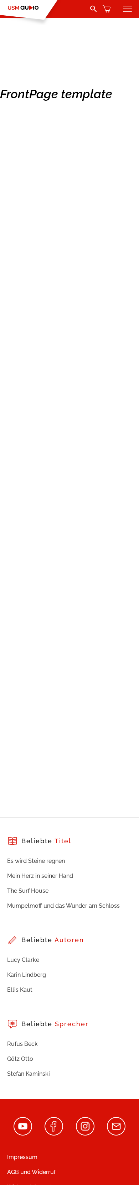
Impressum (22, 1157)
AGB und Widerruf (31, 1172)
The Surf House (27, 890)
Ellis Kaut (19, 989)
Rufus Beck (22, 1043)
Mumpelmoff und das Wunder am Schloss (63, 905)
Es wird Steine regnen (36, 861)
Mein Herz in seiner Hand (40, 875)
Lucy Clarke (23, 959)
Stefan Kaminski (28, 1073)
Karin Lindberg (26, 974)
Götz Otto (20, 1058)
